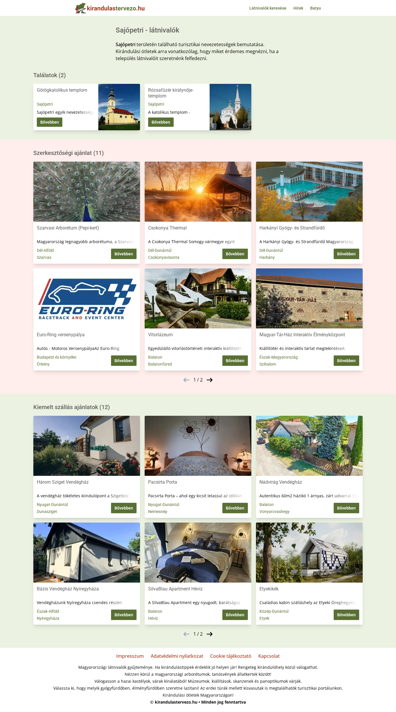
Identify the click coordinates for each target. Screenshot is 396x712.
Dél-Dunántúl (159, 250)
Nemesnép (157, 511)
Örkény (43, 364)
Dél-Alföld (45, 250)
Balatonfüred (160, 364)
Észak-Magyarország (278, 357)
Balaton (155, 357)
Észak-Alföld (48, 611)
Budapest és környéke (56, 357)
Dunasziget (47, 511)
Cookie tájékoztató (230, 656)
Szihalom (267, 364)
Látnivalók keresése (267, 8)
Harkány (267, 257)
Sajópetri (45, 104)
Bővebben (49, 122)
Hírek (298, 8)
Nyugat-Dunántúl (52, 504)
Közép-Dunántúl (273, 611)
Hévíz (153, 618)
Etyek (264, 618)
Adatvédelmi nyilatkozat (177, 656)
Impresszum (130, 656)
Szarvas (44, 257)
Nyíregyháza (48, 618)
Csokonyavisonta (163, 257)
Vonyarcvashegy (274, 511)
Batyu (315, 8)
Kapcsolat (269, 656)
